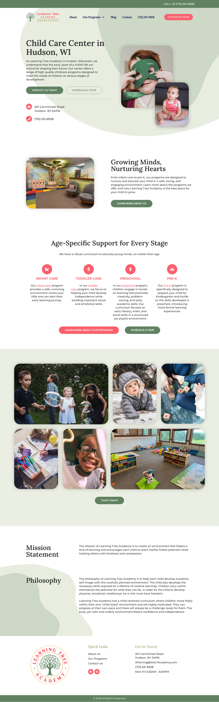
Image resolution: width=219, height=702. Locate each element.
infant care (43, 285)
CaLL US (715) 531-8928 (179, 4)
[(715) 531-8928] (29, 119)
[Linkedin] (97, 671)
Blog (113, 17)
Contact (127, 17)
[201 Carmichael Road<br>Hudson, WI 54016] (29, 107)
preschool (128, 285)
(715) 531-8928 (146, 17)
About (73, 17)
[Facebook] (90, 671)
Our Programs (91, 17)
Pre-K (167, 285)
